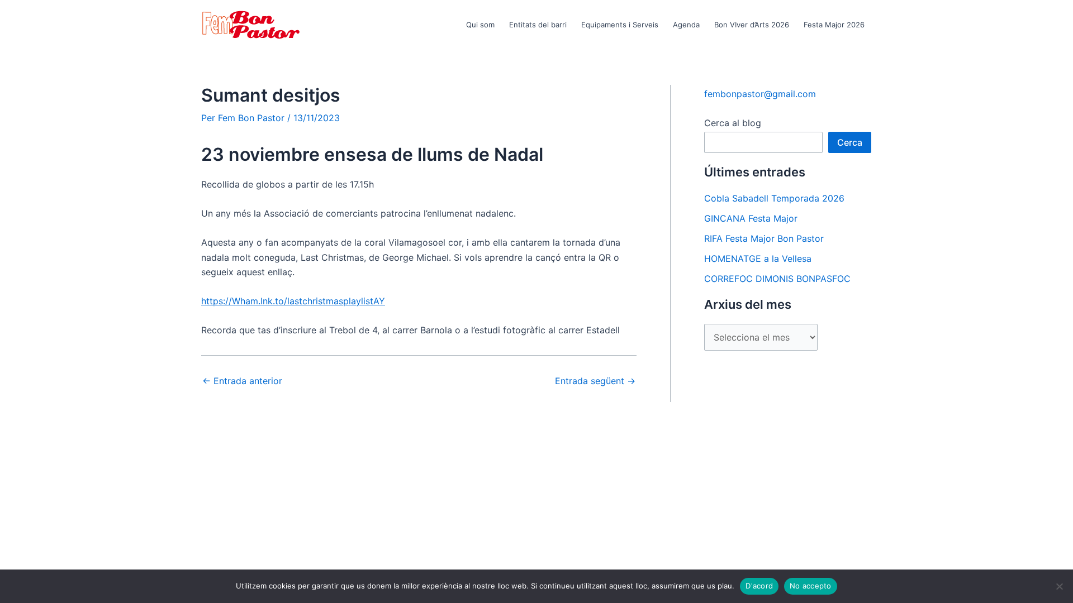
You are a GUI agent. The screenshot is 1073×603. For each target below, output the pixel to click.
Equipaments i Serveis (619, 24)
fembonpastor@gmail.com (760, 93)
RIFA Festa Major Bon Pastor (764, 238)
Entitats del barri (538, 24)
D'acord (759, 585)
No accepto (811, 585)
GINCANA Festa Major (750, 218)
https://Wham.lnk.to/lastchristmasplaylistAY (293, 301)
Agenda (686, 24)
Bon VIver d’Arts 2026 (751, 24)
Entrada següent (595, 380)
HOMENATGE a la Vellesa (757, 258)
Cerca (849, 142)
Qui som (480, 24)
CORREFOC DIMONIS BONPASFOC (777, 278)
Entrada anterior (242, 380)
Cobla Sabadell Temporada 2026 (774, 198)
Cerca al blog (732, 122)
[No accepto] (1059, 586)
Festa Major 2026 (834, 24)
